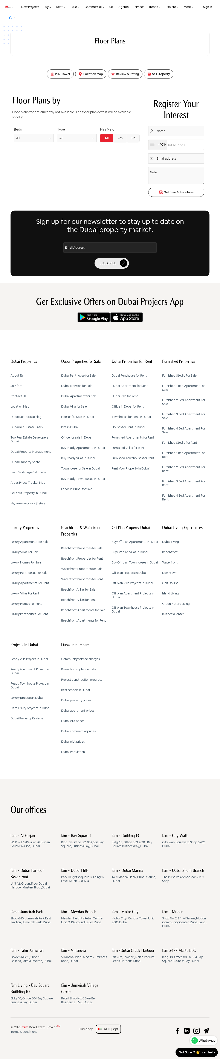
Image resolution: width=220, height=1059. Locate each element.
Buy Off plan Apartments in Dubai (135, 542)
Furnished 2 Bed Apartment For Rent (183, 469)
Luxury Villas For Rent (25, 593)
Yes (120, 138)
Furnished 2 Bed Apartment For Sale (183, 402)
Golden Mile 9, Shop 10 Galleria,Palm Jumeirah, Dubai (31, 956)
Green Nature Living (176, 604)
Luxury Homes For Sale (26, 562)
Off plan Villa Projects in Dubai (132, 583)
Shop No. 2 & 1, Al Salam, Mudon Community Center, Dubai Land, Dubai (184, 919)
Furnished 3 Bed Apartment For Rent (183, 483)
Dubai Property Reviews (27, 718)
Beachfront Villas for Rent (78, 600)
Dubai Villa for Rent (125, 396)
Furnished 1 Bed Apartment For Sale (183, 388)
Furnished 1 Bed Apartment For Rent (183, 455)
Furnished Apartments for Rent (133, 437)
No (133, 138)
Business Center (173, 614)
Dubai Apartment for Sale (79, 396)
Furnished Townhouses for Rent (133, 458)
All (107, 138)
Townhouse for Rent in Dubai (131, 417)
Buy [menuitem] (46, 7)
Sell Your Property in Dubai (29, 493)
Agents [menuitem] (123, 7)
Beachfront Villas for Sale (78, 589)
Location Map (20, 406)
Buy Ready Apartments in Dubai (83, 448)
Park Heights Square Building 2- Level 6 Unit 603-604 (82, 876)
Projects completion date (78, 669)
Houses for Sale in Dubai (77, 417)
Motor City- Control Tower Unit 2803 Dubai (133, 917)
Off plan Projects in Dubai (129, 573)
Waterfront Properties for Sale (81, 569)
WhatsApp (207, 1040)
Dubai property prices (76, 700)
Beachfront (170, 552)
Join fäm (16, 386)
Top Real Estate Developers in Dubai (31, 439)
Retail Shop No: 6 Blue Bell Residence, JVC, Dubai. (79, 994)
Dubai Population (73, 752)
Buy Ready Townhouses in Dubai (83, 479)
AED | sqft (110, 1029)
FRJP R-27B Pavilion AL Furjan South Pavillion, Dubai (30, 841)
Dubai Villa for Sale (74, 406)
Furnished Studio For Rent (179, 443)
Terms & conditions (24, 1032)
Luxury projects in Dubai (27, 698)
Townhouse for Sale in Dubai (80, 468)
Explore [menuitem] (171, 7)
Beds (18, 129)
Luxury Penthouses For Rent (29, 614)
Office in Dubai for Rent (128, 406)
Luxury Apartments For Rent (30, 583)
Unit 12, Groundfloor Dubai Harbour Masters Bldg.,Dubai (30, 879)
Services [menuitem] (138, 7)
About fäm (18, 375)
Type (61, 129)
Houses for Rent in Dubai (128, 427)
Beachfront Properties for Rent (82, 558)
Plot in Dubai (69, 427)
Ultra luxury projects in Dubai (30, 708)
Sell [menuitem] (111, 7)
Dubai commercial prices (78, 731)
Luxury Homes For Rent (26, 604)
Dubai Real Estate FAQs (27, 427)
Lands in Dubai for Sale (76, 489)
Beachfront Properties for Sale (81, 548)
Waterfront (170, 562)
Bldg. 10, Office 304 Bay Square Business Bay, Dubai (32, 994)
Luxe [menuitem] (73, 7)
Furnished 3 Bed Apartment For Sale (183, 416)
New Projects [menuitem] (30, 7)
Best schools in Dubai (75, 690)
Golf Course (170, 583)
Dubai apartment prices (77, 711)
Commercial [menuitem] (93, 7)
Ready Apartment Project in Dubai (30, 671)
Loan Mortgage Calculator (29, 472)
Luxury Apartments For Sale (30, 542)
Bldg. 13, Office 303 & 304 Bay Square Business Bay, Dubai (132, 841)
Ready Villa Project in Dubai (29, 659)
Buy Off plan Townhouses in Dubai (135, 562)
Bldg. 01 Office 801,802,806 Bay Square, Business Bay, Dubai (82, 841)
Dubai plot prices (73, 741)
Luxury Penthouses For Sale (29, 573)
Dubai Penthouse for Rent (129, 375)
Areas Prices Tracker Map (28, 483)
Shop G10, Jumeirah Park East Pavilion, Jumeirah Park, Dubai (31, 917)
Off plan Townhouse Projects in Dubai (133, 609)
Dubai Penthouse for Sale (78, 375)
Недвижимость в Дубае (28, 503)
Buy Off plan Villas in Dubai (130, 552)
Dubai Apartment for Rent (130, 386)
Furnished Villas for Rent (128, 448)
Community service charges (80, 659)
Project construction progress (81, 680)
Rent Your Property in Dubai (131, 468)
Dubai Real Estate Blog (26, 417)
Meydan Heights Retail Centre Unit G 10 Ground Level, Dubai (81, 917)
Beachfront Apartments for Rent (83, 620)
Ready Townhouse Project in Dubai (30, 685)
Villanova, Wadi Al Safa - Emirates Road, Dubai (84, 956)
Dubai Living (170, 542)
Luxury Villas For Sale (25, 552)
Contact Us (18, 396)
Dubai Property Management (31, 452)
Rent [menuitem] (59, 7)
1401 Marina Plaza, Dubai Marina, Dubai (134, 876)
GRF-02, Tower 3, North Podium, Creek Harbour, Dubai (133, 956)
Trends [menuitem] (153, 7)
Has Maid (107, 129)
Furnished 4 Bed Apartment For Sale (183, 430)
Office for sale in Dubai (76, 437)
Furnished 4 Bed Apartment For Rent (183, 497)
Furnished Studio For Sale (179, 375)
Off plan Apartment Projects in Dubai (133, 595)
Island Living (170, 593)
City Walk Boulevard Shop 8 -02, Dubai (183, 841)
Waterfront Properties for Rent (82, 579)
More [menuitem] (187, 7)
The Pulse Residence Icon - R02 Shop (183, 876)
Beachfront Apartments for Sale (83, 610)
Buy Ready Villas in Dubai (78, 458)
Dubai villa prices (72, 721)
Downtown (169, 573)
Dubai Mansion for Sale (76, 386)
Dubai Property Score (25, 462)
